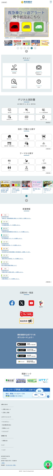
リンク (3, 449)
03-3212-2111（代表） (11, 465)
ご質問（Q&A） (5, 409)
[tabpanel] (5, 187)
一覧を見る (47, 122)
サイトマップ (5, 431)
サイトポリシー (5, 421)
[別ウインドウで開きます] (10, 381)
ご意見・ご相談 (5, 412)
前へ (5, 23)
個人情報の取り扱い (6, 425)
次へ (48, 23)
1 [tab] (26, 196)
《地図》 (3, 463)
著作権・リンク (5, 428)
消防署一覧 (4, 440)
